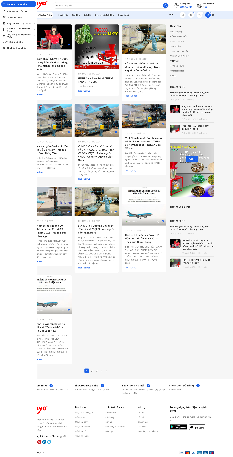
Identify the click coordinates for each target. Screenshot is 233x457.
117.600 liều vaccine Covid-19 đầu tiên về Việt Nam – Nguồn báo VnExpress (96, 229)
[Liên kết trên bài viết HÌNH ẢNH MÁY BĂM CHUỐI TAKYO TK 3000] (97, 46)
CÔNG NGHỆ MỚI (178, 36)
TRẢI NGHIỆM (177, 65)
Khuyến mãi (110, 412)
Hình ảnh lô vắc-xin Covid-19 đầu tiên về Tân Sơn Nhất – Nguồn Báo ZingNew (48, 327)
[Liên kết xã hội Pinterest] (39, 442)
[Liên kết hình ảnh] (37, 410)
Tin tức (141, 412)
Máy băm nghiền (82, 426)
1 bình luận (190, 99)
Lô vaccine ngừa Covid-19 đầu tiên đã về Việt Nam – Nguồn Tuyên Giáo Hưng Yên (49, 150)
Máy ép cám (80, 417)
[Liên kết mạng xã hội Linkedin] (44, 442)
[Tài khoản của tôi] (182, 15)
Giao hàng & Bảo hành (115, 426)
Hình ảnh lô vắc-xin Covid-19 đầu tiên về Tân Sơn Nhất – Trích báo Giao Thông (142, 238)
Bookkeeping (176, 31)
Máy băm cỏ (80, 431)
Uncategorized (177, 70)
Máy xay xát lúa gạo (84, 412)
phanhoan (38, 45)
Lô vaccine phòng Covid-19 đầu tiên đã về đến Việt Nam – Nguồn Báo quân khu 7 (143, 67)
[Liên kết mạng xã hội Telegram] (49, 442)
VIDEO (173, 75)
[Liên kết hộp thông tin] (40, 385)
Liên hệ (108, 422)
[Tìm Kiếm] (165, 5)
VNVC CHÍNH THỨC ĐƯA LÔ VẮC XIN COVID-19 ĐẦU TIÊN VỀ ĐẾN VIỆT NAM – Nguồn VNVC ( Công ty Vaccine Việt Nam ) (96, 153)
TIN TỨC (82, 73)
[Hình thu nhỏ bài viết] (175, 112)
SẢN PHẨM (175, 46)
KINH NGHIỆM (177, 41)
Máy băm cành (81, 422)
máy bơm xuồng (82, 436)
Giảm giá (109, 431)
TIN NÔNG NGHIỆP (179, 56)
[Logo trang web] (37, 5)
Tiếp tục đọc (84, 91)
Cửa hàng (109, 417)
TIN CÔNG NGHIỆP (179, 51)
